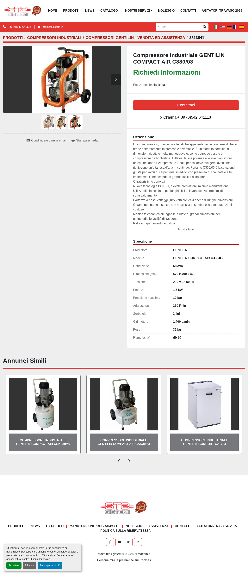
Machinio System (109, 554)
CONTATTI (188, 10)
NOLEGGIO (166, 10)
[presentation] (119, 460)
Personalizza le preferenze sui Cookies (124, 560)
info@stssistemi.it (52, 26)
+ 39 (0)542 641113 (19, 26)
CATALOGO (109, 10)
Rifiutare (29, 565)
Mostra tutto (186, 229)
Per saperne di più (50, 565)
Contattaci (186, 105)
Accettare (14, 565)
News (90, 10)
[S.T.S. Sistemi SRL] (124, 507)
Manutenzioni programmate (95, 526)
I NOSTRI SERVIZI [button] (137, 10)
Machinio (144, 554)
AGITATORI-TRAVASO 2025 (222, 10)
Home (52, 10)
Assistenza (158, 526)
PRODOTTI (71, 10)
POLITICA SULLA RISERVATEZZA (125, 530)
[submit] (204, 27)
